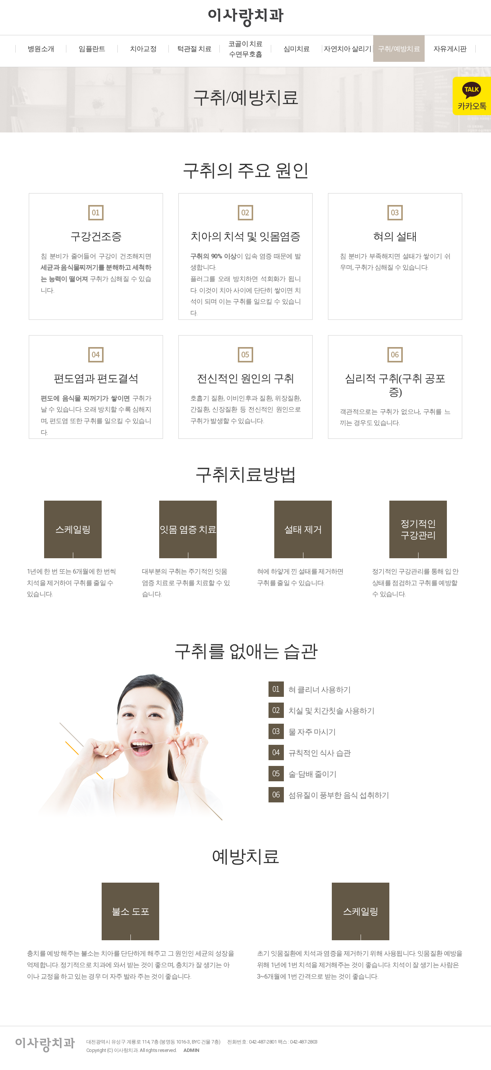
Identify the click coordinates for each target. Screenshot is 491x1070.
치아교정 (143, 49)
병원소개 (41, 49)
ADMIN (191, 1050)
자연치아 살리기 (347, 49)
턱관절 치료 (194, 49)
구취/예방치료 (399, 49)
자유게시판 (449, 49)
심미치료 (296, 49)
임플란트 (92, 49)
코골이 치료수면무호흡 (245, 49)
